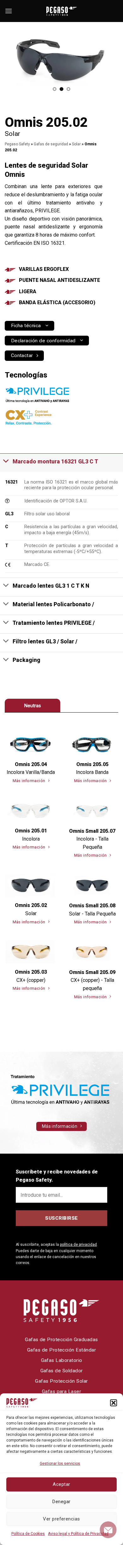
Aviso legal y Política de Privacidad (78, 1533)
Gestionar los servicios (60, 1463)
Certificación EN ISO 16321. (35, 243)
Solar (76, 144)
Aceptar (61, 1484)
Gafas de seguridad (51, 144)
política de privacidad (78, 1244)
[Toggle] (6, 460)
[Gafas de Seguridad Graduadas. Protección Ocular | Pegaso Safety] (61, 11)
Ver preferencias (61, 1519)
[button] (113, 1403)
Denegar (61, 1501)
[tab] (32, 705)
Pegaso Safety (17, 144)
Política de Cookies (28, 1533)
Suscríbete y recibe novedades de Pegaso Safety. (57, 1176)
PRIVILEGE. (48, 211)
